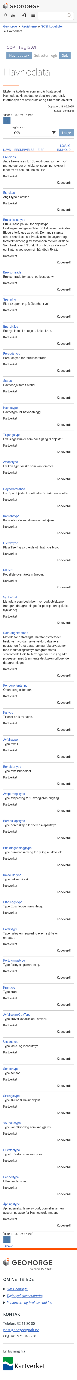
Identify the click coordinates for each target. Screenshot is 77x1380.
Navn (7, 150)
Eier (41, 150)
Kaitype (8, 712)
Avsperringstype (14, 793)
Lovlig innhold (64, 147)
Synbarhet (10, 597)
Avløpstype (10, 462)
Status (7, 380)
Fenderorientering (15, 685)
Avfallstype (10, 739)
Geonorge (10, 26)
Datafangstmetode (15, 633)
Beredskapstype (14, 821)
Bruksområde (12, 272)
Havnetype (10, 407)
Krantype (9, 987)
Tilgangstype (12, 435)
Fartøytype (10, 929)
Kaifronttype (11, 516)
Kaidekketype (12, 875)
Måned (8, 570)
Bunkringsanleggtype (17, 848)
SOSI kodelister (52, 26)
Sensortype (11, 1068)
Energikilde (10, 326)
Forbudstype (11, 353)
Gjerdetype (10, 543)
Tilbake (8, 1246)
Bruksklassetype (14, 219)
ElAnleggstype (12, 902)
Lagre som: (18, 127)
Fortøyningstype (14, 960)
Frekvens (9, 157)
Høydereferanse (14, 489)
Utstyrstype (10, 1041)
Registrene (29, 26)
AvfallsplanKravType (17, 1014)
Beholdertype (12, 766)
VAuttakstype (12, 1123)
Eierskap (9, 192)
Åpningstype (11, 1204)
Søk (65, 55)
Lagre (66, 132)
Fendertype (11, 1177)
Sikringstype (11, 1096)
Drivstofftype (11, 1150)
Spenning (9, 299)
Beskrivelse (24, 150)
